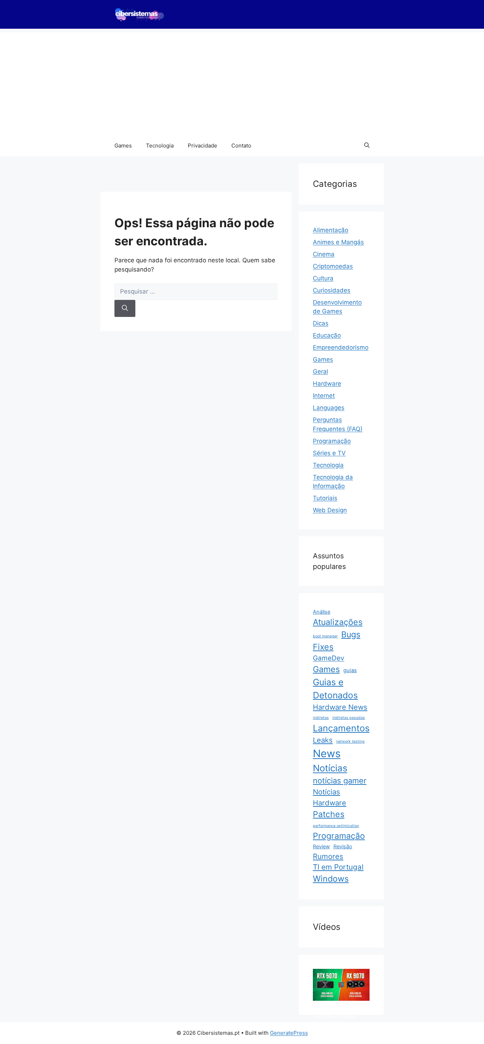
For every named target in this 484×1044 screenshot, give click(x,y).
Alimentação (330, 230)
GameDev (328, 658)
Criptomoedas (333, 266)
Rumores (328, 856)
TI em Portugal (338, 866)
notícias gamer (339, 780)
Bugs (350, 635)
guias (350, 670)
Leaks (323, 740)
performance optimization (336, 826)
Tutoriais (325, 498)
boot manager (325, 636)
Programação (332, 441)
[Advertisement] (242, 82)
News (327, 753)
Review (321, 846)
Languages (328, 407)
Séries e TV (329, 453)
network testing (350, 741)
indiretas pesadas (348, 717)
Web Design (330, 510)
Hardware (327, 383)
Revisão (342, 846)
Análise (321, 612)
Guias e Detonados (335, 688)
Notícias (330, 768)
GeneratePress (289, 1032)
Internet (324, 395)
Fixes (323, 647)
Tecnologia (160, 145)
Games (123, 145)
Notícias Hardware (329, 797)
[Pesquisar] (124, 308)
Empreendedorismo (340, 347)
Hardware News (340, 707)
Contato (241, 145)
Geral (320, 371)
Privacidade (202, 145)
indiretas (321, 717)
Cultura (323, 278)
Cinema (323, 254)
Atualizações (337, 622)
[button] (367, 145)
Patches (328, 814)
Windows (331, 878)
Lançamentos (341, 728)
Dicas (320, 323)
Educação (327, 335)
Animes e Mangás (338, 242)
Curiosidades (331, 290)
